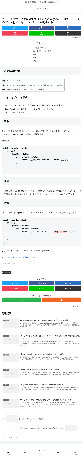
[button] (77, 276)
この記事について (39, 48)
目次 (38, 43)
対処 (34, 61)
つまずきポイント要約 (43, 51)
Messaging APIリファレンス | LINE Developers (21, 257)
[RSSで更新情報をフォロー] (61, 300)
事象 (34, 54)
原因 (34, 57)
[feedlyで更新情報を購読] (21, 300)
